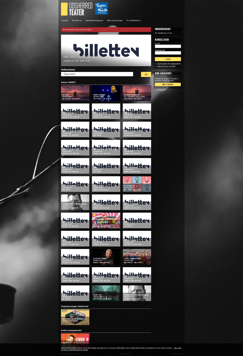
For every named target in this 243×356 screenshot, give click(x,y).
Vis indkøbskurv (134, 20)
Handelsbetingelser (94, 20)
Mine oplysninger (115, 20)
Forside (65, 20)
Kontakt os (77, 20)
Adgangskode (160, 50)
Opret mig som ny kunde (166, 66)
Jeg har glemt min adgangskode (169, 64)
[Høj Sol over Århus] (106, 66)
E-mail (157, 44)
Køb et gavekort (168, 84)
